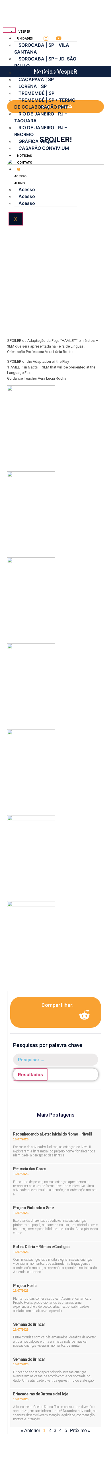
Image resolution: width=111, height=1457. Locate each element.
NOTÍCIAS (24, 156)
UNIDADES (25, 38)
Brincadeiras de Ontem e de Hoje (40, 1394)
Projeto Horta (25, 1285)
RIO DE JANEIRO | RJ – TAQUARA (40, 117)
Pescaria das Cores (29, 1168)
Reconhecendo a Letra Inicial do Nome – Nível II (52, 1134)
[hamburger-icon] (9, 30)
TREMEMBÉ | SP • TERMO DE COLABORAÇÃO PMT (44, 103)
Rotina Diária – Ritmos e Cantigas (41, 1246)
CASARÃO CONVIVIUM (43, 148)
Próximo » (80, 1430)
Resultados (30, 1074)
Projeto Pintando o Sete (33, 1207)
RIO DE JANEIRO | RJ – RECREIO (40, 131)
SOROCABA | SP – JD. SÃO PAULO (45, 62)
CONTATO (24, 162)
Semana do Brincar (29, 1324)
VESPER (24, 32)
